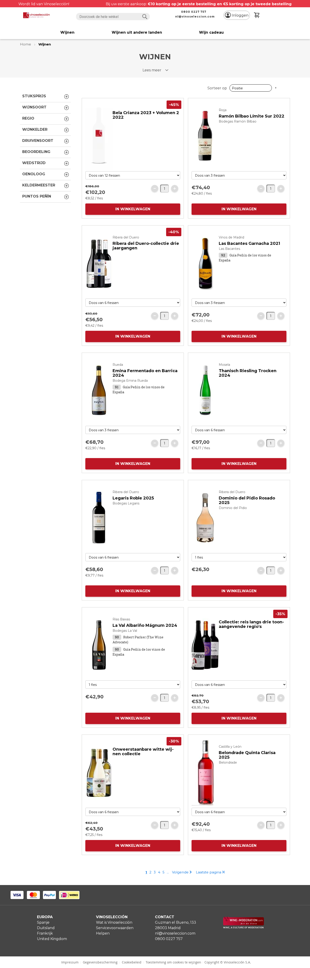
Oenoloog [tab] (33, 174)
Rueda (118, 365)
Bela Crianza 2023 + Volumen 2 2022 (146, 115)
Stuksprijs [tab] (34, 96)
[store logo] (36, 15)
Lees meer (152, 70)
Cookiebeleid (131, 962)
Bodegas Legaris (126, 503)
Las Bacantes (229, 249)
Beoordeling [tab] (36, 152)
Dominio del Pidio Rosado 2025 (247, 500)
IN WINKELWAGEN (132, 209)
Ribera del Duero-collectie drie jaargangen (146, 246)
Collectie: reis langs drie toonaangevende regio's (251, 624)
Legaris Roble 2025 (133, 498)
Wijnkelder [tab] (34, 129)
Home (26, 44)
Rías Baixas (121, 619)
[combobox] (113, 16)
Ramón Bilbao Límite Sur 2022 (251, 116)
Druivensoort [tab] (37, 140)
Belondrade (228, 762)
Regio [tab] (28, 118)
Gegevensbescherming (100, 962)
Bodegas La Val (125, 631)
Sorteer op (217, 88)
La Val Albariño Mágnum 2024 (145, 625)
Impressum (70, 962)
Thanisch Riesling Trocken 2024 (247, 373)
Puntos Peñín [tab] (36, 196)
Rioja (222, 110)
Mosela (224, 365)
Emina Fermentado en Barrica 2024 (145, 373)
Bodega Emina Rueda (130, 381)
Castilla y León (230, 747)
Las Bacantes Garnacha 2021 (249, 243)
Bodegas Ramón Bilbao (237, 121)
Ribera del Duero (126, 237)
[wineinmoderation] (243, 927)
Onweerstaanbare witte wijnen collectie (143, 751)
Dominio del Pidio (233, 508)
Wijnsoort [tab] (34, 107)
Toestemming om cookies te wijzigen (173, 962)
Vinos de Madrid (231, 237)
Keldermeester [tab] (38, 185)
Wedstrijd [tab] (34, 163)
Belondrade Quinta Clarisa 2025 (247, 755)
